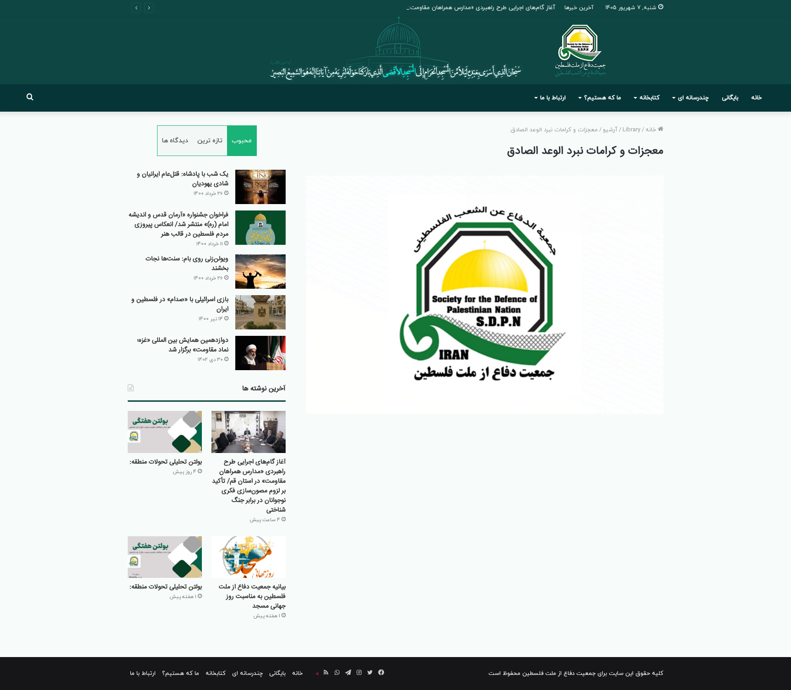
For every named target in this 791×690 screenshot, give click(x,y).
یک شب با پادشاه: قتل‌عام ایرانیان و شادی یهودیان (182, 179)
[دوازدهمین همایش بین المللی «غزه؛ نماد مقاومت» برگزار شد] (260, 353)
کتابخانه (649, 98)
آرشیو (610, 130)
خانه (756, 98)
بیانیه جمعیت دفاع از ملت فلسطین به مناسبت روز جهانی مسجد (252, 596)
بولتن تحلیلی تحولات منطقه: (166, 462)
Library (631, 130)
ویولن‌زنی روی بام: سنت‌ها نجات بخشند (187, 264)
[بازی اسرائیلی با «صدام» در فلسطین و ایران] (260, 312)
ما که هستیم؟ (602, 98)
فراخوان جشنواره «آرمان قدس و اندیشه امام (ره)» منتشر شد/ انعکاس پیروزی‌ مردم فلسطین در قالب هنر (178, 224)
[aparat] (314, 673)
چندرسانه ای (693, 98)
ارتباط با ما (553, 98)
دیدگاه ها (175, 140)
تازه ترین (209, 140)
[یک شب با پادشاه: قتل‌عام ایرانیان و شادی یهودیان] (260, 187)
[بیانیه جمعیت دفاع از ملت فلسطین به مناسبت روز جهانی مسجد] (248, 557)
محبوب (242, 140)
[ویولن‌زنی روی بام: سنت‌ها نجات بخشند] (260, 271)
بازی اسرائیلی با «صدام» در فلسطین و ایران (179, 304)
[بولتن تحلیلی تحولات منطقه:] (165, 432)
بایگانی (730, 98)
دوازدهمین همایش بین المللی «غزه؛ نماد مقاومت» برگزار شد (182, 345)
